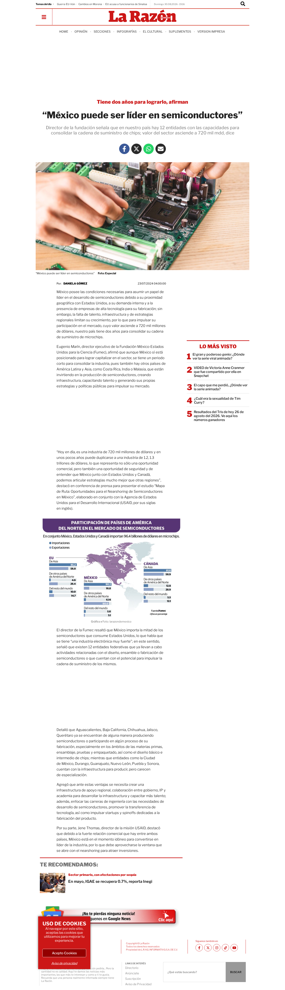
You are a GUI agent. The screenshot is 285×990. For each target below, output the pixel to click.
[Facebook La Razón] (124, 149)
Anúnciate (132, 973)
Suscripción (133, 978)
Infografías (127, 31)
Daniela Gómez (75, 283)
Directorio (131, 968)
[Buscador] (243, 4)
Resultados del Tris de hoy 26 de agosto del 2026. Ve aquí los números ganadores (219, 416)
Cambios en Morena (90, 4)
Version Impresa (211, 31)
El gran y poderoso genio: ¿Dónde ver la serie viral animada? (219, 356)
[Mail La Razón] (160, 149)
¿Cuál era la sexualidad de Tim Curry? (217, 400)
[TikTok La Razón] (225, 947)
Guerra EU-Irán (66, 4)
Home (63, 31)
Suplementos (180, 31)
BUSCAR (235, 972)
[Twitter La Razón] (136, 149)
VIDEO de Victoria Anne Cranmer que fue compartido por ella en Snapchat (219, 372)
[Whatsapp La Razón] (148, 149)
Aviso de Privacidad (138, 984)
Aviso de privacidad (64, 963)
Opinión (80, 31)
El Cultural (153, 31)
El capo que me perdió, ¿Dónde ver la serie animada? (220, 387)
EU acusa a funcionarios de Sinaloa (126, 4)
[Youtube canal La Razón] (234, 947)
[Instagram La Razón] (216, 947)
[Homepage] (142, 16)
